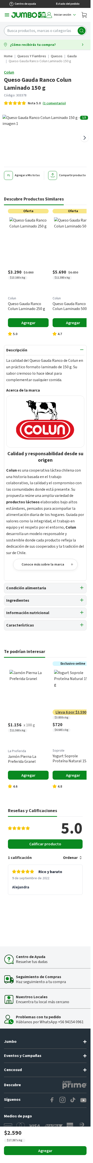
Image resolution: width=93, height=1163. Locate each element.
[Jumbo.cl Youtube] (83, 1100)
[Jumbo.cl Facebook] (52, 1100)
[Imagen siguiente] (85, 138)
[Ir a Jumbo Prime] (74, 1085)
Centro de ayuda (25, 4)
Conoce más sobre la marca (43, 564)
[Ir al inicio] (28, 15)
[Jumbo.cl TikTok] (73, 1100)
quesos (56, 56)
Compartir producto (72, 175)
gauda (72, 56)
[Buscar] (82, 31)
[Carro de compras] (84, 15)
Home (8, 56)
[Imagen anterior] (6, 138)
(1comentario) (54, 103)
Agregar (45, 1151)
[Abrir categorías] (7, 15)
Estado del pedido (68, 4)
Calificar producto (45, 844)
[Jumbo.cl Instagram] (62, 1100)
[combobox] (45, 31)
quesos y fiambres (31, 56)
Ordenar (70, 857)
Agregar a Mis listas (27, 175)
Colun (9, 72)
